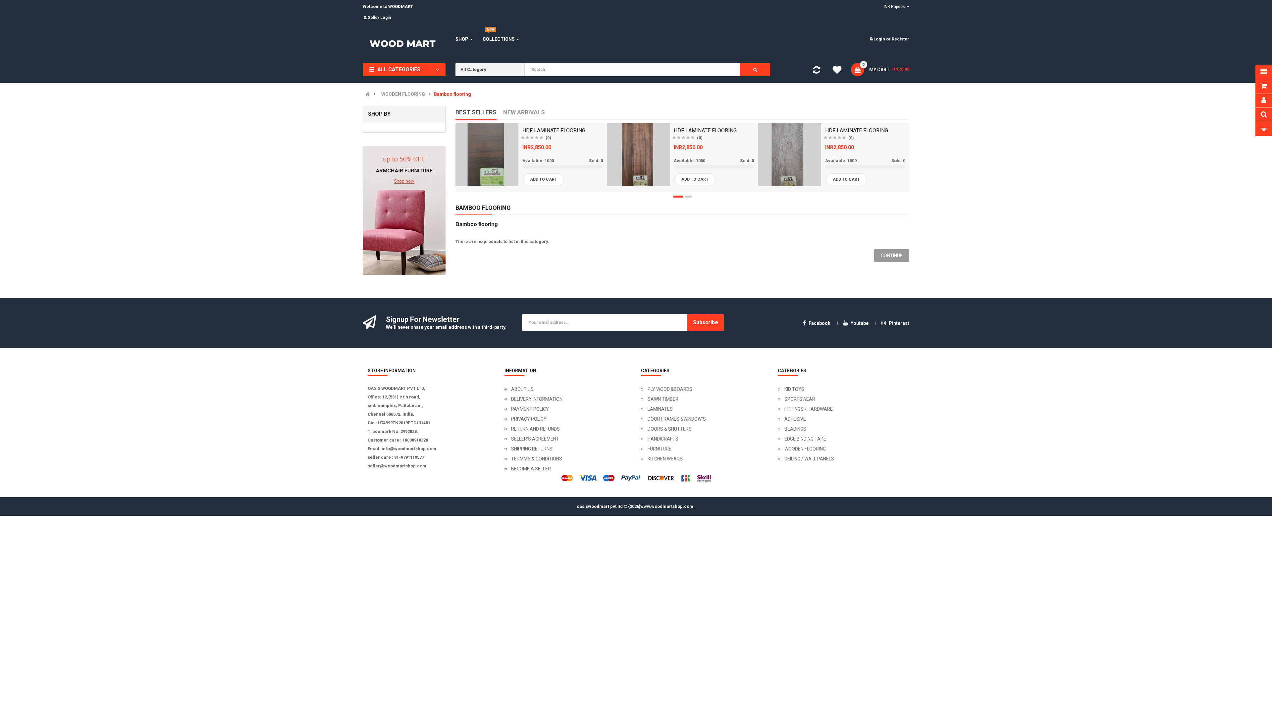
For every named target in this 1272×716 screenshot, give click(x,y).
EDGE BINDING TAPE (805, 439)
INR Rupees (895, 6)
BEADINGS (795, 429)
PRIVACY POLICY (529, 419)
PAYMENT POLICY (530, 409)
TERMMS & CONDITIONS (536, 458)
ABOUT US (522, 389)
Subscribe (705, 322)
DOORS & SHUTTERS (670, 429)
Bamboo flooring (452, 94)
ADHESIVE (795, 419)
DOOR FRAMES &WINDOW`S (677, 419)
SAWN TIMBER (663, 399)
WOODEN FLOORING (403, 94)
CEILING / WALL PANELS (809, 458)
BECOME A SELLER (531, 468)
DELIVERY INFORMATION (536, 399)
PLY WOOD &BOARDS (670, 389)
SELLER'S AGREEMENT (535, 439)
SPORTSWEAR (799, 399)
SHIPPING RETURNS (532, 448)
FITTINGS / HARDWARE (808, 409)
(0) (548, 138)
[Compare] (816, 71)
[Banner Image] (404, 210)
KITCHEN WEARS (665, 458)
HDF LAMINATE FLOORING (553, 130)
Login (880, 38)
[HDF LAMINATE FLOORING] (486, 154)
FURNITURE (659, 448)
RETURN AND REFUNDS (535, 429)
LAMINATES (660, 409)
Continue (892, 255)
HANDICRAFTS (663, 439)
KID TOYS (794, 389)
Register (900, 38)
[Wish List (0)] (837, 71)
